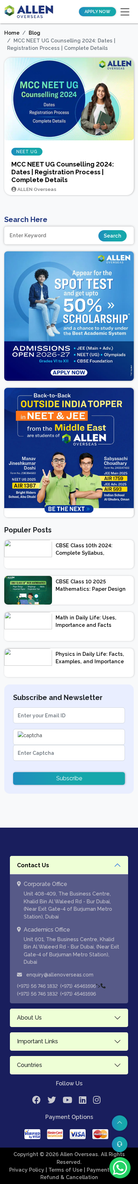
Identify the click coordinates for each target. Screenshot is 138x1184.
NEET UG (27, 151)
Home (11, 33)
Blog (34, 33)
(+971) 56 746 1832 (37, 986)
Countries (29, 1065)
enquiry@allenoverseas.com (59, 975)
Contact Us (33, 865)
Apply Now (97, 11)
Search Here (25, 219)
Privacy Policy (27, 1170)
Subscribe (69, 778)
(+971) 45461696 (78, 986)
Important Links (37, 1041)
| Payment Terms (106, 1170)
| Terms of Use (65, 1170)
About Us (29, 1017)
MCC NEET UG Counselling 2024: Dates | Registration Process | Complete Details (62, 172)
